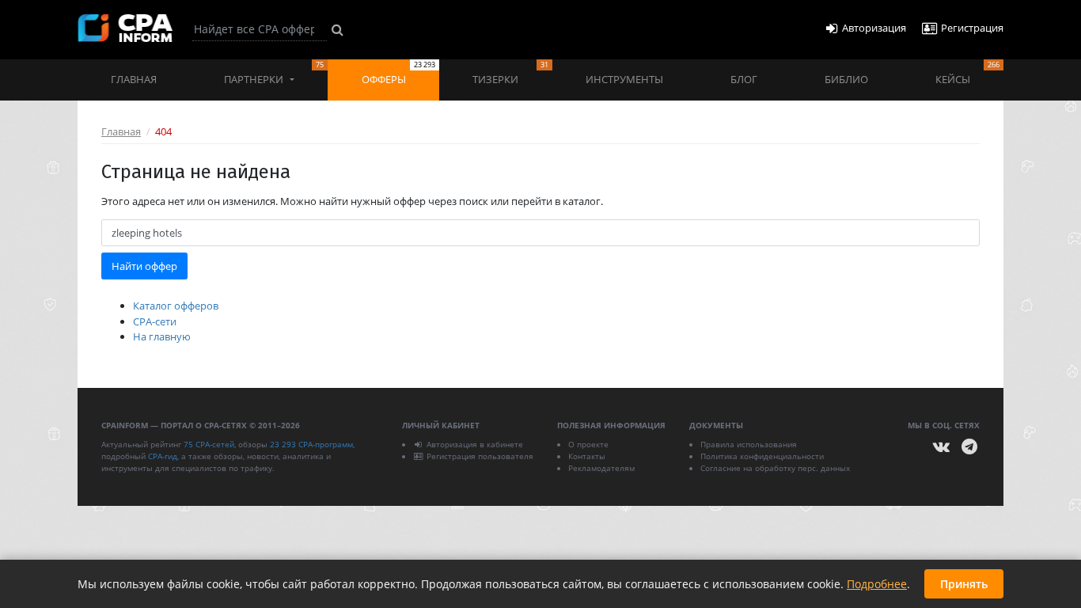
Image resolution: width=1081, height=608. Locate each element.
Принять (964, 583)
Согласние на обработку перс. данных (775, 467)
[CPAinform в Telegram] (969, 447)
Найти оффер (144, 266)
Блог (743, 79)
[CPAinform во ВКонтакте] (941, 447)
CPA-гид (162, 456)
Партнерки (274, 72)
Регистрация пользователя (480, 456)
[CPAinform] (125, 28)
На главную (162, 336)
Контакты (586, 456)
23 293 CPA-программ (311, 444)
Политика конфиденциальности (762, 456)
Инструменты (624, 79)
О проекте (588, 444)
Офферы (398, 72)
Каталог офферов (175, 305)
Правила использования (748, 444)
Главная (134, 79)
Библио (846, 79)
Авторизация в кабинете (475, 444)
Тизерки (510, 72)
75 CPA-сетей (209, 444)
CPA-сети (154, 321)
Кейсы (967, 72)
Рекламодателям (601, 467)
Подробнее (877, 583)
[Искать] (337, 29)
